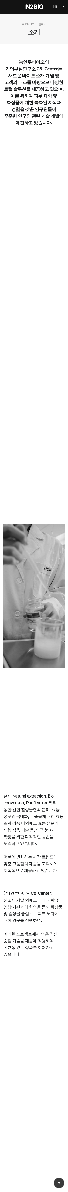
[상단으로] (59, 1183)
